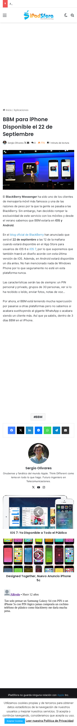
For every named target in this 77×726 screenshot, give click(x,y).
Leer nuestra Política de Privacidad (49, 720)
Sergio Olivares (16, 142)
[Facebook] (11, 430)
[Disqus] (38, 634)
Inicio (8, 109)
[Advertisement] (38, 64)
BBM (39, 417)
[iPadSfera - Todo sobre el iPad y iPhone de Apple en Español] (38, 15)
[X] (20, 430)
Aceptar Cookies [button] (15, 721)
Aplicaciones (21, 109)
